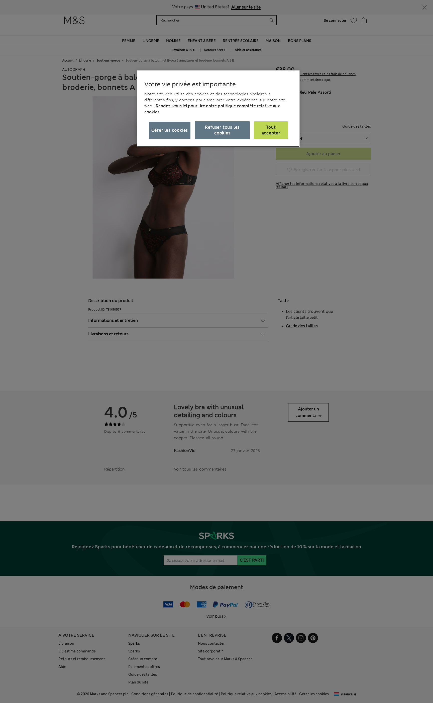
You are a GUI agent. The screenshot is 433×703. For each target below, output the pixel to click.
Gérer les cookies (169, 130)
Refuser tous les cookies (222, 130)
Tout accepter (271, 130)
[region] (218, 108)
